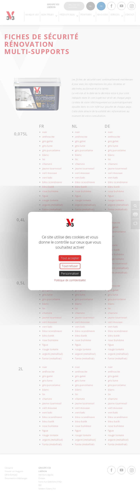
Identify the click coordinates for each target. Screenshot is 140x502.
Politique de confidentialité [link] (70, 280)
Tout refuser (70, 266)
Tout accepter (70, 258)
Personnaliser (70, 273)
